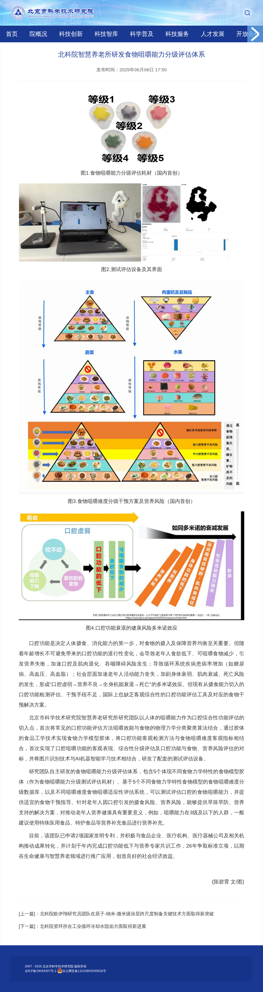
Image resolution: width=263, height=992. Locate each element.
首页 (12, 34)
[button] (255, 34)
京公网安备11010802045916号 (84, 971)
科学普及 (142, 34)
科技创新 (71, 34)
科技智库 (106, 34)
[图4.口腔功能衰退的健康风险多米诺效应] (132, 565)
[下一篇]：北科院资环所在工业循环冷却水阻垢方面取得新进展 (82, 926)
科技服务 (177, 34)
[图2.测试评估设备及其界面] (132, 222)
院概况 (38, 34)
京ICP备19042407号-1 (41, 971)
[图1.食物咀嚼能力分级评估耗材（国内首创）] (132, 126)
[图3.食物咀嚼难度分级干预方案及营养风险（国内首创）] (132, 387)
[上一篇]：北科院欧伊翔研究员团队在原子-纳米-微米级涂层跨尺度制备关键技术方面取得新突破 (116, 913)
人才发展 (212, 34)
